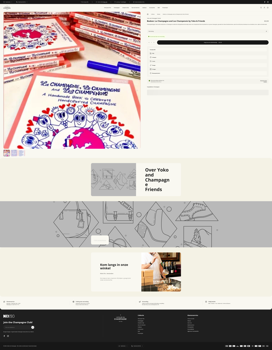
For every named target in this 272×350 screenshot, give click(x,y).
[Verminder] (148, 42)
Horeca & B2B (191, 318)
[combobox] (7, 2)
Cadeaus (140, 327)
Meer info (94, 2)
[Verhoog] (154, 42)
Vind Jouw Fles (141, 318)
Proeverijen (140, 333)
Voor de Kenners (141, 325)
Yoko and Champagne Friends (154, 18)
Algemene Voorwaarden (193, 331)
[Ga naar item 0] (6, 153)
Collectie (153, 14)
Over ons (190, 323)
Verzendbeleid (191, 329)
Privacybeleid (190, 327)
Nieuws (189, 320)
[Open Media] (72, 80)
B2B (139, 331)
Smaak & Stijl (141, 323)
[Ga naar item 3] (21, 153)
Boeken (158, 14)
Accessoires (140, 329)
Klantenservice (191, 325)
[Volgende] (137, 84)
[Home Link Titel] (147, 14)
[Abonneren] (32, 327)
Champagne (140, 320)
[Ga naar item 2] (14, 153)
